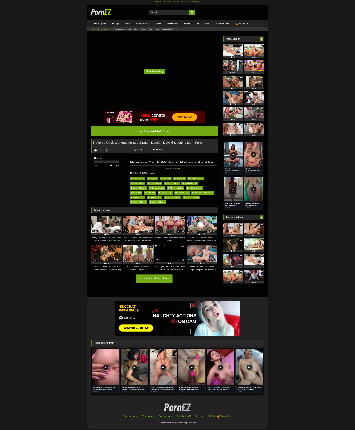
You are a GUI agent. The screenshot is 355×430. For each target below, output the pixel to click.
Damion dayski (197, 179)
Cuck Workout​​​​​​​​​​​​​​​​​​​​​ (155, 183)
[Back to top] (346, 421)
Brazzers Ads (172, 24)
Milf (197, 24)
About (140, 149)
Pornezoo (195, 1)
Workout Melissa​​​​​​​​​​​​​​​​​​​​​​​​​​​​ (158, 202)
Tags (117, 24)
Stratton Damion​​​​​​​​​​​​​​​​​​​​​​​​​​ (192, 197)
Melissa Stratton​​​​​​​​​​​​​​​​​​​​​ (176, 188)
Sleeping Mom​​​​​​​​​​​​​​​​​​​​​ (156, 197)
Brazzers (167, 179)
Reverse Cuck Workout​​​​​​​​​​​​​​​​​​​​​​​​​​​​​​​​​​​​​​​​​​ (203, 193)
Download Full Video (156, 131)
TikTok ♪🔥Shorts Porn (220, 416)
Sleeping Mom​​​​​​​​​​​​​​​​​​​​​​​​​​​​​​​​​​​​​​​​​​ (138, 197)
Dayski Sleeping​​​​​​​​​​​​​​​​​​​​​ (139, 188)
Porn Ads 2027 (184, 416)
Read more (172, 168)
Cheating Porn (222, 24)
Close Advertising (154, 71)
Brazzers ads (165, 416)
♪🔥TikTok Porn (241, 24)
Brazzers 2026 (142, 24)
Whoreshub (148, 416)
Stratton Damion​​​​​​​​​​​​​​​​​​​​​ (173, 197)
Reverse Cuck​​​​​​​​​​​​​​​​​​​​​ (183, 193)
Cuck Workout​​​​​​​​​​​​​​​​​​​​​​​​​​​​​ (138, 183)
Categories (101, 24)
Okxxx (187, 24)
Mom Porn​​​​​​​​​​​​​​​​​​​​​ (137, 193)
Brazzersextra (130, 416)
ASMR (207, 24)
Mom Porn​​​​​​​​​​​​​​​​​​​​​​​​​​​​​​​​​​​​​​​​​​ (151, 193)
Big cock (154, 179)
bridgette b (181, 179)
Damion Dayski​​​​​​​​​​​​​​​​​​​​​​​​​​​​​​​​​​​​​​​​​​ (173, 183)
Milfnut (176, 1)
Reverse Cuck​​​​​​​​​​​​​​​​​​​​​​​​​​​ (166, 193)
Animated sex (106, 29)
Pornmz (158, 1)
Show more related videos (154, 278)
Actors (127, 24)
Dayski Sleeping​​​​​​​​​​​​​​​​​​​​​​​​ (158, 188)
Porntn (167, 1)
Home (94, 29)
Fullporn (185, 1)
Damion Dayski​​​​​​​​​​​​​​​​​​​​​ (191, 183)
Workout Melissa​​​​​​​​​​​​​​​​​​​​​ (139, 202)
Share (158, 149)
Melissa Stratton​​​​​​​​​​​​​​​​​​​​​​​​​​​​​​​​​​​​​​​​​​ (195, 188)
